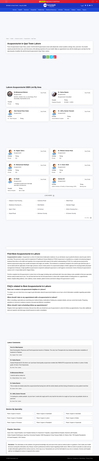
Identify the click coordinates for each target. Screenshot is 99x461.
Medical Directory (51, 10)
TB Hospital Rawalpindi (78, 435)
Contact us (75, 458)
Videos (73, 10)
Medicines (41, 10)
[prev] (6, 1)
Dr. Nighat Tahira (19, 150)
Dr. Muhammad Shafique (21, 164)
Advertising (82, 458)
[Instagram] (87, 5)
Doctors (26, 10)
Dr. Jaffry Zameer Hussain (66, 111)
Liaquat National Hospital (57, 432)
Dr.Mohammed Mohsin (21, 92)
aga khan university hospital (32, 435)
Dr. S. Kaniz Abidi (63, 164)
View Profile (43, 92)
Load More (48, 195)
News (79, 10)
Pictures (67, 10)
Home (14, 10)
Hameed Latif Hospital (71, 432)
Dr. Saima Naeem (63, 92)
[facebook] (85, 5)
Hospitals (33, 10)
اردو (82, 5)
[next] (93, 1)
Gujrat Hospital (18, 432)
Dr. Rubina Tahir (67, 435)
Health (20, 10)
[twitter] (92, 5)
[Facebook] (44, 57)
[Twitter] (51, 57)
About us (69, 458)
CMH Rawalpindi (45, 435)
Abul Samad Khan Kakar (21, 111)
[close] (96, 1)
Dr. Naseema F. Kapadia (43, 432)
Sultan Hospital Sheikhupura (15, 435)
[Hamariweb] (49, 5)
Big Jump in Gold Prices (50, 1)
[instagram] (54, 57)
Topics (84, 10)
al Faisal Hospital (12, 437)
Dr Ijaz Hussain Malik (56, 435)
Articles (60, 10)
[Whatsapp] (47, 57)
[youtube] (90, 5)
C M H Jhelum (22, 437)
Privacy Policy (89, 458)
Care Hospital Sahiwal (29, 432)
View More (87, 217)
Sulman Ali (61, 179)
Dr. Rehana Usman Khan (65, 150)
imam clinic (10, 432)
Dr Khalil (16, 179)
